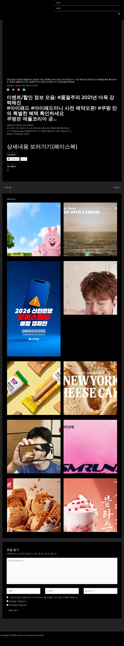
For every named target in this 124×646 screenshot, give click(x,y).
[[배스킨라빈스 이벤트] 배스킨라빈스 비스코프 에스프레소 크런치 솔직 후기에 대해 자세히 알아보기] (34, 505)
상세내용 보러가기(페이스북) (42, 146)
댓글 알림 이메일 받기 (18, 601)
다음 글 (117, 187)
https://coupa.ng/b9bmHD (23, 131)
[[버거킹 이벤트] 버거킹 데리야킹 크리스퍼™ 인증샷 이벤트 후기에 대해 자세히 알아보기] (34, 446)
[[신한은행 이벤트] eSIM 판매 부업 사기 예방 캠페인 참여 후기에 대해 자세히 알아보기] (34, 308)
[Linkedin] (24, 89)
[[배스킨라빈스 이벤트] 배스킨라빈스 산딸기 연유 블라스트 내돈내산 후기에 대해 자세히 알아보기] (90, 505)
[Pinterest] (18, 89)
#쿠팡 (43, 128)
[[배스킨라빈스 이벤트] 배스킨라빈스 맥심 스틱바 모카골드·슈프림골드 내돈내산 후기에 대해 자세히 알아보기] (34, 388)
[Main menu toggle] (119, 13)
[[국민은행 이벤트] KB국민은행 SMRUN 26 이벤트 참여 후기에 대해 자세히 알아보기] (90, 446)
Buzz (18, 85)
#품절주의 (11, 125)
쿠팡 (23, 85)
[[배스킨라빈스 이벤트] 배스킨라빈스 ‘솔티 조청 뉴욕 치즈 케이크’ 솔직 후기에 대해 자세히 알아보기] (90, 388)
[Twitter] (13, 89)
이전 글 (7, 187)
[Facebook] (8, 89)
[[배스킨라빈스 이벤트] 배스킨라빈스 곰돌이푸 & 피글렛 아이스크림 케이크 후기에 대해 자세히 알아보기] (34, 229)
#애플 (9, 134)
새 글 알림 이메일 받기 (18, 605)
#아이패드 (11, 128)
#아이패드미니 (22, 128)
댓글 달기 (11, 85)
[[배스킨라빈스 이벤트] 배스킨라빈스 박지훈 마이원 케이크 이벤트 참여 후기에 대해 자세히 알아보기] (90, 288)
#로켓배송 (19, 134)
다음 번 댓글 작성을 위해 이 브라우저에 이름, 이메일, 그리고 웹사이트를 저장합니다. (44, 597)
